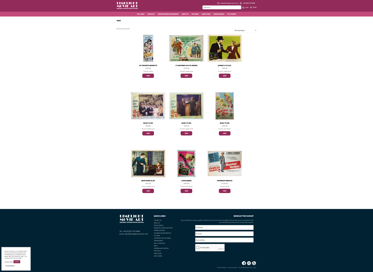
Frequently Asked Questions (163, 228)
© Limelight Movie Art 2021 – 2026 (247, 267)
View (148, 76)
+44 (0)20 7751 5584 (249, 3)
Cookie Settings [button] (10, 265)
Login (247, 7)
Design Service (158, 225)
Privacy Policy (9, 262)
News (155, 246)
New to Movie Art (159, 243)
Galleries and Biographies (162, 233)
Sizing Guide (158, 253)
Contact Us (157, 220)
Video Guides (158, 256)
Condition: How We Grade (162, 238)
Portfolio (157, 251)
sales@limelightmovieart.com (229, 3)
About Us (157, 223)
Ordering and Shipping (161, 248)
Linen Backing (158, 241)
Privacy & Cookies (232, 267)
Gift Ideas (157, 235)
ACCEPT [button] (17, 262)
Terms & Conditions (222, 267)
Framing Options (159, 230)
